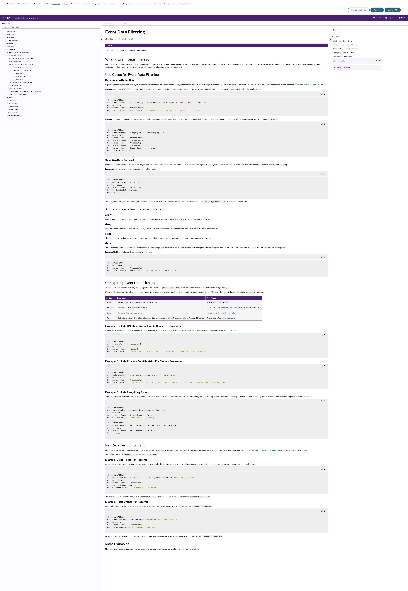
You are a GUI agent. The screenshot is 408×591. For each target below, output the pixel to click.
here (197, 549)
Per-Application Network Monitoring (21, 58)
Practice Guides (12, 112)
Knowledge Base (12, 109)
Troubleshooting (12, 106)
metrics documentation (228, 307)
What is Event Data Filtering (342, 41)
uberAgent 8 (11, 31)
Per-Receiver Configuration (342, 57)
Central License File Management (20, 82)
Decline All (392, 10)
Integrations (11, 49)
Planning (10, 43)
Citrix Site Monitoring (16, 79)
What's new (10, 34)
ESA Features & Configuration (17, 94)
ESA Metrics (11, 100)
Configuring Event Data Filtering (344, 53)
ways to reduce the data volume (310, 85)
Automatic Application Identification (21, 64)
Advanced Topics (12, 103)
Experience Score (15, 55)
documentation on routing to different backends (263, 450)
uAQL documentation (228, 313)
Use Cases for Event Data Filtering (345, 45)
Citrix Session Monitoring (17, 76)
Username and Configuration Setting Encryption (25, 91)
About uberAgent (13, 41)
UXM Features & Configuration (18, 52)
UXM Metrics (11, 97)
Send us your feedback (341, 67)
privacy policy (56, 4)
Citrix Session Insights (16, 67)
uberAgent (112, 24)
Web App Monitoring (15, 61)
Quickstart (10, 37)
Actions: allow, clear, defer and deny (345, 49)
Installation (10, 46)
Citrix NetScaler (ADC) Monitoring (20, 70)
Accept (377, 10)
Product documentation (26, 18)
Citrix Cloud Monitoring (16, 73)
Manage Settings (358, 10)
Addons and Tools (13, 115)
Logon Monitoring (15, 85)
